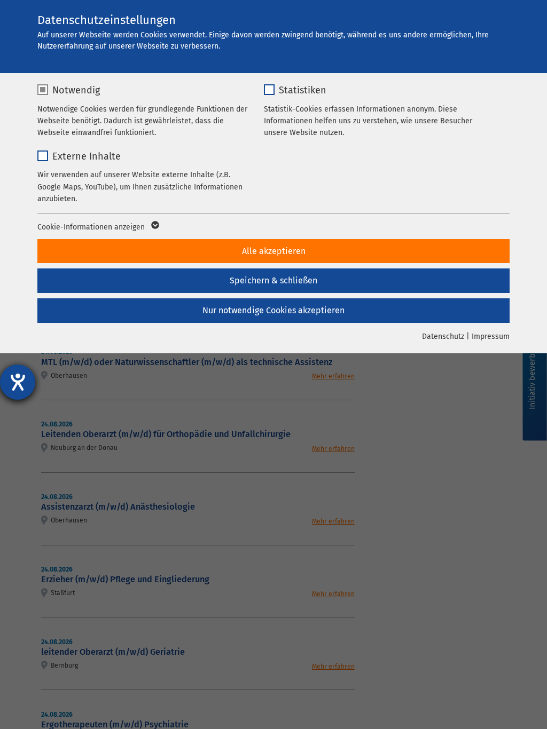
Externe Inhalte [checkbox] (86, 156)
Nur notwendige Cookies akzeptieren (273, 310)
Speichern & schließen (273, 280)
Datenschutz (443, 336)
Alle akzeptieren (274, 251)
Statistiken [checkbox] (302, 90)
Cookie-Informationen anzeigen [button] (92, 227)
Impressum (491, 336)
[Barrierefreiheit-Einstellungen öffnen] (17, 382)
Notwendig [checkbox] (76, 90)
